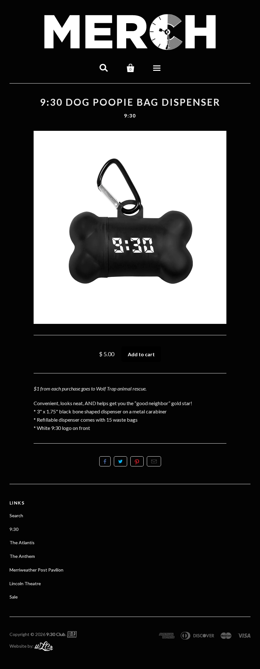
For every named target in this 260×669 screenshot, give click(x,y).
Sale (14, 596)
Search (16, 515)
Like (105, 461)
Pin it (137, 461)
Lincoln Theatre (25, 583)
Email (154, 461)
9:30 (130, 115)
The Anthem (22, 556)
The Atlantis (22, 542)
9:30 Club (55, 634)
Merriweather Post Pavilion (36, 569)
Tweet (120, 461)
